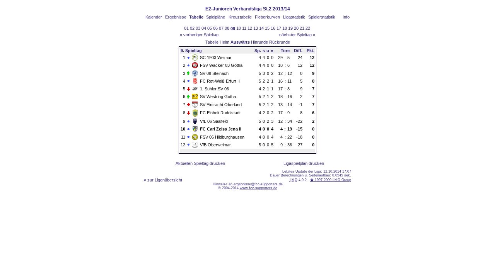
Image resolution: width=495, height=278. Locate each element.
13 (255, 28)
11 (244, 28)
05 (209, 28)
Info (346, 17)
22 (308, 28)
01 (186, 28)
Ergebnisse (175, 17)
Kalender (153, 17)
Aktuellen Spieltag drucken (200, 163)
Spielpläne (215, 17)
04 (203, 28)
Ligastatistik (294, 17)
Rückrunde (279, 42)
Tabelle (211, 42)
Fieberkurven (267, 17)
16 (273, 28)
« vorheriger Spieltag (199, 34)
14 (261, 28)
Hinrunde (259, 42)
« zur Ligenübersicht (163, 180)
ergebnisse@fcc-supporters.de (258, 184)
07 (221, 28)
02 (192, 28)
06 (215, 28)
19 (290, 28)
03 (198, 28)
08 (227, 28)
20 (296, 28)
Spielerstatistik (321, 17)
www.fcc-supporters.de (258, 188)
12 (250, 28)
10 (238, 28)
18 (284, 28)
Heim (224, 42)
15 (267, 28)
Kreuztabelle (240, 17)
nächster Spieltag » (297, 34)
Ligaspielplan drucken (303, 163)
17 (279, 28)
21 (302, 28)
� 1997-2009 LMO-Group (330, 180)
